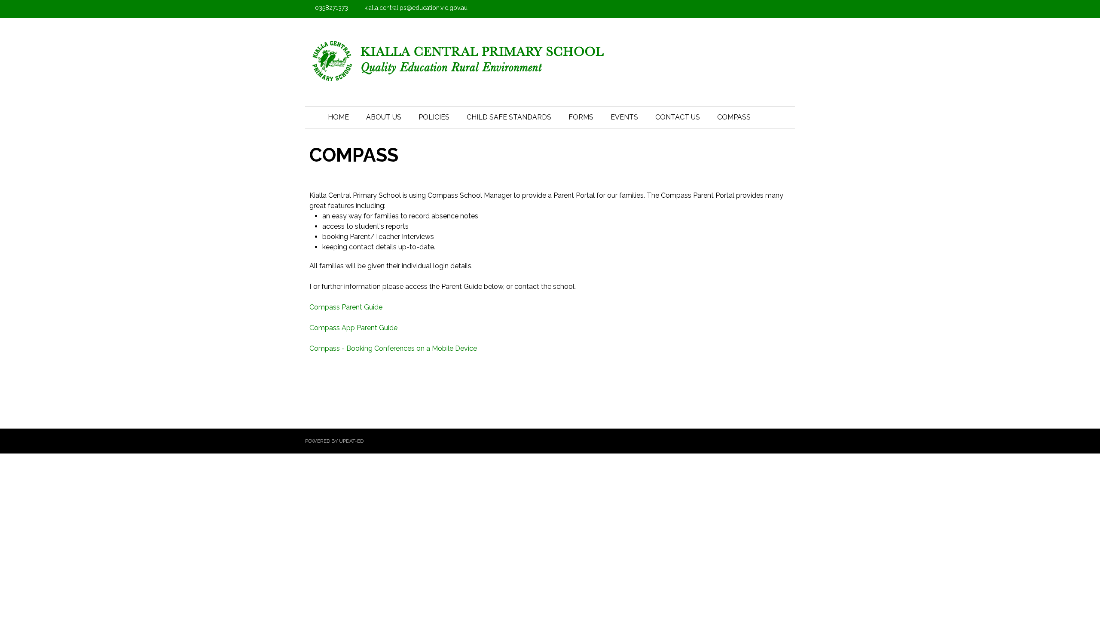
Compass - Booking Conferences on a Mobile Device (393, 348)
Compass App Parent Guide (353, 328)
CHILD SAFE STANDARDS (509, 117)
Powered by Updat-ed (334, 441)
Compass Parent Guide (345, 307)
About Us (383, 117)
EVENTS (624, 117)
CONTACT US (677, 117)
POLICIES (434, 117)
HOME (338, 117)
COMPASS (734, 117)
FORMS (580, 117)
